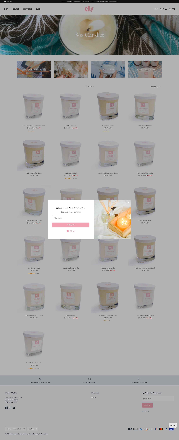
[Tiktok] (74, 231)
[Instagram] (71, 231)
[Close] (128, 202)
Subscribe (70, 225)
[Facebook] (68, 231)
